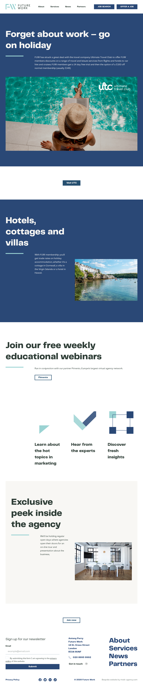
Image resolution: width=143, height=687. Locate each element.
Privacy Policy (12, 680)
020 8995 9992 (81, 657)
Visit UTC (71, 183)
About (41, 7)
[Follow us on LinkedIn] (50, 679)
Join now (71, 620)
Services (54, 7)
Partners (81, 7)
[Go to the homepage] (18, 6)
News (68, 7)
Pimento (43, 377)
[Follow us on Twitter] (45, 679)
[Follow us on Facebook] (40, 679)
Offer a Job (127, 7)
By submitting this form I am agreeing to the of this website (31, 659)
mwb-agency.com (129, 680)
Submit (32, 667)
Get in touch (76, 664)
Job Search (104, 7)
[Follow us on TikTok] (55, 679)
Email (8, 646)
